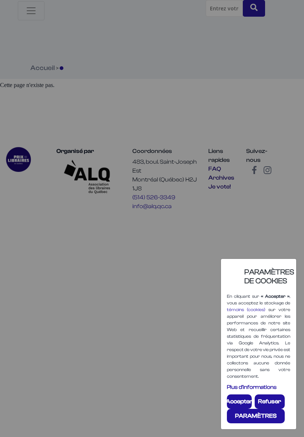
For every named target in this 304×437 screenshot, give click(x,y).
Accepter (239, 401)
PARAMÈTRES (256, 416)
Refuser (269, 401)
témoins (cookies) (246, 309)
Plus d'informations (252, 387)
